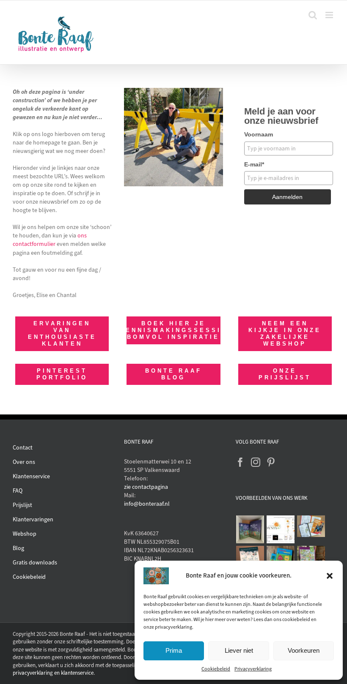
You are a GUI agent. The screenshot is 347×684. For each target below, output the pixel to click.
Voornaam (258, 134)
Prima (173, 650)
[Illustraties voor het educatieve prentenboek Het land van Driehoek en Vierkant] (280, 560)
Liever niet (239, 650)
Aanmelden (287, 196)
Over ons (24, 462)
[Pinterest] (270, 462)
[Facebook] (240, 462)
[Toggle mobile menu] (329, 15)
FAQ (17, 491)
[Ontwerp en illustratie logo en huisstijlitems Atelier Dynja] (280, 529)
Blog (18, 548)
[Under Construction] (173, 91)
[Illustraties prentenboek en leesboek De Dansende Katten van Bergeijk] (250, 529)
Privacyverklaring (253, 668)
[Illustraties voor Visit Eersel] (311, 560)
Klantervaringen (33, 519)
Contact (23, 448)
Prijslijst (22, 505)
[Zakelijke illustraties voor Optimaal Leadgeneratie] (250, 560)
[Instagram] (255, 462)
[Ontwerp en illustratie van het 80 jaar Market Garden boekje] (311, 526)
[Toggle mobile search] (312, 15)
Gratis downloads (35, 563)
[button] (329, 576)
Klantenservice (31, 476)
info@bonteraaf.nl (147, 504)
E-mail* (254, 164)
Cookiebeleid (215, 668)
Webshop (24, 534)
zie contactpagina (146, 487)
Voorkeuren (303, 650)
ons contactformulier (50, 240)
